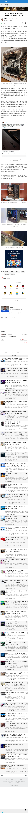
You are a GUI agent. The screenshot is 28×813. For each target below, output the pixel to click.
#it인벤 (6, 271)
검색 (26, 775)
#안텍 (23, 271)
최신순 (10, 331)
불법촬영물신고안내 (14, 782)
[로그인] (23, 1)
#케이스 (13, 274)
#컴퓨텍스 (7, 274)
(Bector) (5, 310)
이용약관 (5, 781)
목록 (2, 317)
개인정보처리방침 (12, 781)
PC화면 (12, 779)
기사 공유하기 (13, 300)
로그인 (7, 779)
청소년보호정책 (21, 781)
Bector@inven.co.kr (13, 18)
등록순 (7, 331)
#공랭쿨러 (12, 271)
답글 (2, 339)
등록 (25, 346)
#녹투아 (18, 271)
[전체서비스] (26, 1)
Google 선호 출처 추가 (6, 23)
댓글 (18, 352)
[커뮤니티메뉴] (1, 1)
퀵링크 (17, 779)
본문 (6, 317)
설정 (21, 779)
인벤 (5, 1)
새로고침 (25, 331)
